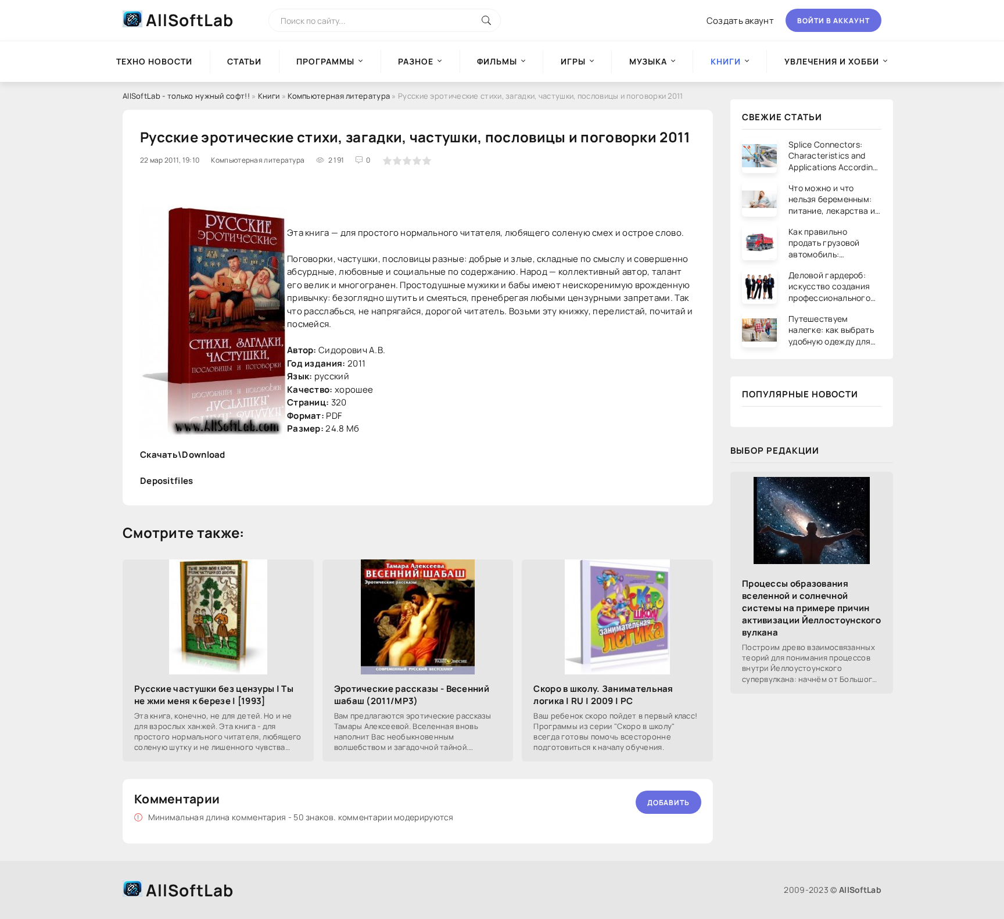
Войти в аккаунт (833, 21)
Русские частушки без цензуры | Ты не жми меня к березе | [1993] (213, 695)
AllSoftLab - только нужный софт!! (186, 96)
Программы (325, 61)
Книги (269, 96)
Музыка (648, 61)
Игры (573, 61)
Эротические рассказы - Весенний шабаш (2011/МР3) (411, 695)
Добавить (668, 802)
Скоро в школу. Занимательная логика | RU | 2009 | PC (603, 695)
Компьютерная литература (339, 96)
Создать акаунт (740, 21)
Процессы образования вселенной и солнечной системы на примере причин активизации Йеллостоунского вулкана (811, 607)
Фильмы (497, 61)
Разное (415, 61)
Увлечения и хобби (831, 61)
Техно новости (154, 61)
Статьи (244, 61)
